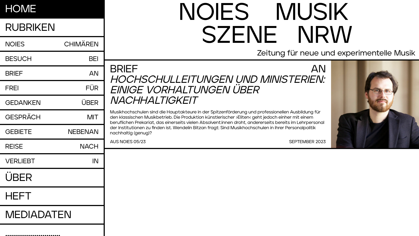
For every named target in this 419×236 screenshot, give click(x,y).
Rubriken (30, 28)
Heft (18, 196)
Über (18, 178)
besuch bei (51, 59)
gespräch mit (51, 117)
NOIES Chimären (51, 44)
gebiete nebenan (51, 132)
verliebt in (51, 161)
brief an (51, 73)
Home (20, 9)
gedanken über (51, 103)
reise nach (51, 146)
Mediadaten (38, 215)
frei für (51, 88)
